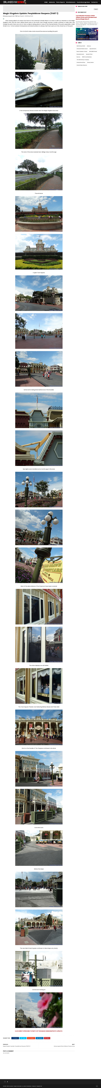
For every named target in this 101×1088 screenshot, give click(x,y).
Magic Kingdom (20, 16)
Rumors (78, 57)
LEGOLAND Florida (93, 51)
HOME (46, 2)
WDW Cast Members (87, 57)
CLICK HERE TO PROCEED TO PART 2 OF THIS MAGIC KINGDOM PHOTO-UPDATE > (39, 1031)
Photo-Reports (60, 2)
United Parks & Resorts (82, 65)
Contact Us (94, 2)
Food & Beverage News (83, 2)
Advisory (89, 46)
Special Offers (89, 54)
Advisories (52, 2)
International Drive (81, 62)
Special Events (93, 48)
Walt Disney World (29, 16)
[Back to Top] (97, 1086)
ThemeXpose (39, 1086)
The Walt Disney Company (83, 59)
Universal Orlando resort (82, 48)
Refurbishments (70, 2)
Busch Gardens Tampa (82, 51)
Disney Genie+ (90, 62)
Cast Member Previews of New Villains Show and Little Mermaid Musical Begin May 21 (86, 17)
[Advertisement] (39, 8)
